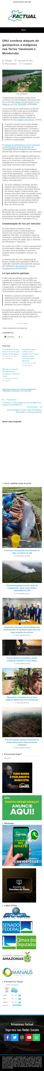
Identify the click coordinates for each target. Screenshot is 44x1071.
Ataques (23, 389)
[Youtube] (29, 1037)
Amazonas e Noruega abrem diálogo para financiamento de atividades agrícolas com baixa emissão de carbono (22, 629)
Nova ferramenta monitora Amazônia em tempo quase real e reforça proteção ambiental (22, 742)
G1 (36, 219)
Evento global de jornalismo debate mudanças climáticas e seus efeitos (22, 659)
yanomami (27, 391)
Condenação (31, 389)
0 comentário (27, 64)
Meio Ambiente (11, 64)
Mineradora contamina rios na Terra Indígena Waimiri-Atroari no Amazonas (22, 698)
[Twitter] (14, 1037)
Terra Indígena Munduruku (23, 120)
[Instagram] (22, 1037)
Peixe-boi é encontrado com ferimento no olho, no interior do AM (22, 552)
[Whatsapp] (36, 1037)
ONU (22, 391)
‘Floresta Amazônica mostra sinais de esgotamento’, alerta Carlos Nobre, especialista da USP (22, 588)
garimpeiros (6, 391)
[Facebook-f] (7, 1037)
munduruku (16, 391)
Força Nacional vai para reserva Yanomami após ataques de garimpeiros (11, 351)
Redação (8, 61)
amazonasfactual (13, 389)
